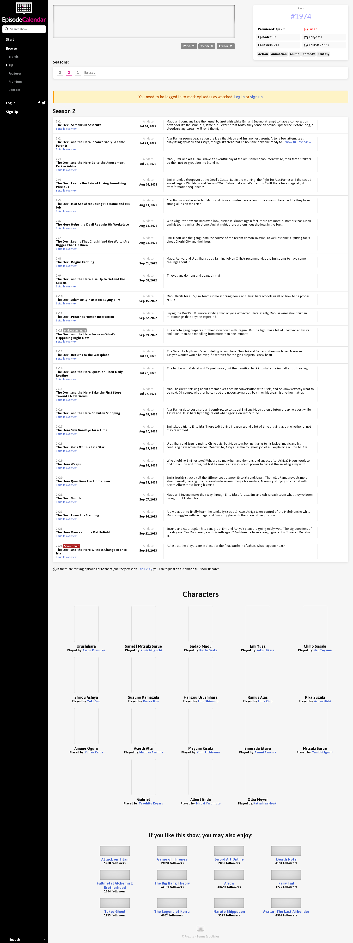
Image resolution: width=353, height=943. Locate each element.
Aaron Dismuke (94, 650)
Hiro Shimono (208, 701)
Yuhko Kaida (94, 752)
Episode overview (66, 128)
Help (9, 65)
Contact (14, 90)
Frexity (189, 936)
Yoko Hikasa (265, 650)
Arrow (229, 883)
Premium (15, 81)
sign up (256, 97)
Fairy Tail (286, 883)
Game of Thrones (172, 859)
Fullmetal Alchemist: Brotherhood (115, 885)
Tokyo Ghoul (114, 911)
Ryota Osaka (208, 650)
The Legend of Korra (172, 911)
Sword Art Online (229, 859)
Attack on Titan (114, 859)
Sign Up (12, 112)
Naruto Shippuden (229, 911)
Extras (89, 72)
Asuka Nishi (322, 701)
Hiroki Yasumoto (208, 803)
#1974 (301, 16)
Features (15, 73)
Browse (11, 48)
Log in (10, 103)
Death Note (286, 859)
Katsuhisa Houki (265, 803)
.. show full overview (296, 142)
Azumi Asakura (265, 752)
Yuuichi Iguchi (151, 650)
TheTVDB (145, 569)
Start (10, 39)
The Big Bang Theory (172, 883)
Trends (13, 56)
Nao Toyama (322, 650)
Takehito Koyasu (151, 803)
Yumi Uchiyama (208, 752)
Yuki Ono (94, 701)
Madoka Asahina (151, 752)
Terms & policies (207, 936)
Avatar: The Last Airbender (286, 911)
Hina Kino (265, 701)
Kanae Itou (151, 701)
